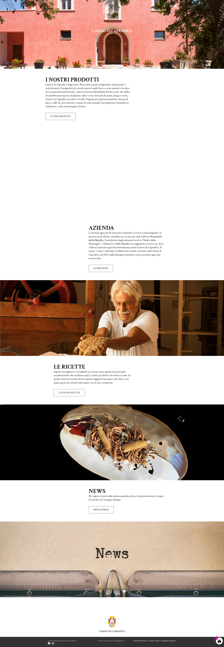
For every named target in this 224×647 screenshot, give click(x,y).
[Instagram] (53, 643)
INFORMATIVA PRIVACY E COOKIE (144, 641)
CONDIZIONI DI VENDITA (168, 641)
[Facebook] (49, 643)
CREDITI (157, 641)
